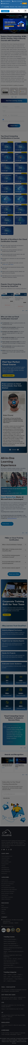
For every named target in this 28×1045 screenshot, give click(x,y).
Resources (12, 6)
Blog (16, 6)
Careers (19, 6)
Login (24, 3)
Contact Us (24, 6)
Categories (5, 11)
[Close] (25, 17)
